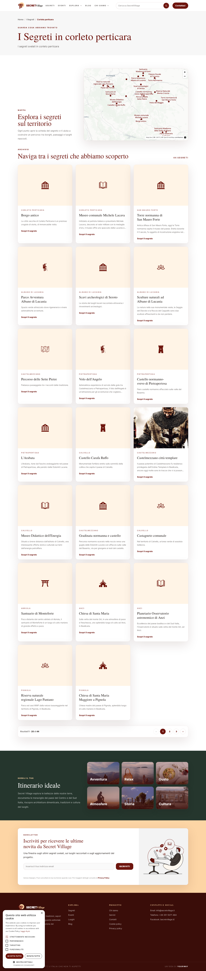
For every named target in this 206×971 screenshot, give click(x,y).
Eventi (62, 5)
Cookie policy (115, 924)
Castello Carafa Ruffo (93, 457)
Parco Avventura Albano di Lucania (34, 299)
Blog (88, 5)
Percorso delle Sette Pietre (39, 379)
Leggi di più (25, 931)
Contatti (112, 919)
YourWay (182, 966)
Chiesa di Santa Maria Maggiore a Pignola (94, 697)
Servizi (112, 915)
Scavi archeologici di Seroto (98, 297)
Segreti (50, 5)
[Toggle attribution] (185, 137)
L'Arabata (28, 457)
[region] (136, 105)
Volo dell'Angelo (90, 379)
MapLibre (149, 137)
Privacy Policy (103, 878)
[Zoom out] (185, 76)
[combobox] (139, 5)
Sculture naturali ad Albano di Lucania (150, 299)
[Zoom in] (185, 72)
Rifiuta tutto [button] (33, 956)
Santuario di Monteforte (37, 613)
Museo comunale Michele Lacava (102, 215)
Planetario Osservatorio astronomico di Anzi (153, 615)
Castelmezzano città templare (157, 457)
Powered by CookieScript (23, 965)
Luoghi (71, 919)
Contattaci (180, 5)
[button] (24, 962)
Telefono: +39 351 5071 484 (163, 915)
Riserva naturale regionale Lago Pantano (37, 697)
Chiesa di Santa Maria (94, 613)
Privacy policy (115, 928)
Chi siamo (100, 5)
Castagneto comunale (151, 535)
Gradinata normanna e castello (100, 535)
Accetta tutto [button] (14, 956)
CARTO (158, 137)
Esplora (74, 5)
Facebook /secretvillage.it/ (162, 919)
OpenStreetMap (168, 137)
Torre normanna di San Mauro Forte (149, 217)
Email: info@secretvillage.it (162, 910)
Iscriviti (124, 866)
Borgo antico (30, 215)
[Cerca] (166, 5)
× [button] (42, 913)
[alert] (24, 939)
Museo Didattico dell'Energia (41, 535)
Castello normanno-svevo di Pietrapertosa (152, 381)
